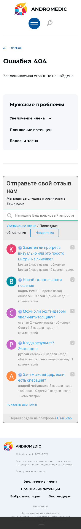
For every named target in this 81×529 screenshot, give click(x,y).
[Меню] (34, 23)
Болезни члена (24, 141)
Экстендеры (60, 496)
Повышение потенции (31, 130)
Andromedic (49, 9)
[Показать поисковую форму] (49, 23)
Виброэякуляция (25, 496)
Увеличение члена (27, 118)
